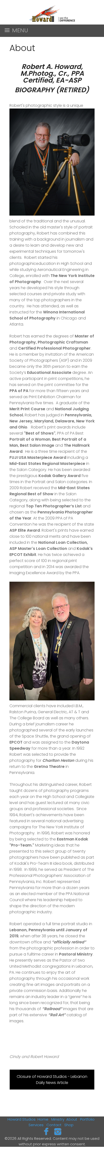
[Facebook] (46, 1131)
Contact (53, 1124)
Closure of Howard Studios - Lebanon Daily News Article (52, 1079)
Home (42, 1119)
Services (36, 1124)
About (71, 1119)
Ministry (57, 1119)
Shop (69, 1124)
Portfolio (87, 1119)
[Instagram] (57, 1131)
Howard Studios (21, 1119)
